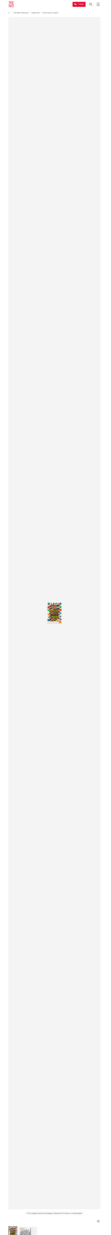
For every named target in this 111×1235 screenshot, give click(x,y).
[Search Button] (90, 4)
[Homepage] (11, 4)
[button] (98, 1221)
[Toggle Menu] (98, 4)
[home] (9, 13)
